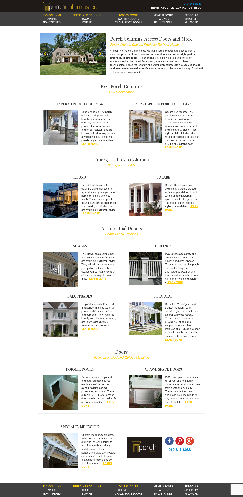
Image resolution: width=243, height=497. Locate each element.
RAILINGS (163, 18)
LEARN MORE (89, 143)
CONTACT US (184, 7)
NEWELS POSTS (163, 15)
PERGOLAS (191, 15)
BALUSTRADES (163, 22)
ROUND (86, 18)
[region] (73, 54)
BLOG (198, 7)
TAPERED (51, 18)
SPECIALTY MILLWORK (191, 20)
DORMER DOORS (128, 18)
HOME (154, 7)
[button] (45, 54)
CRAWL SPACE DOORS (128, 22)
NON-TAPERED (52, 22)
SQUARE (86, 22)
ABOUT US (167, 7)
